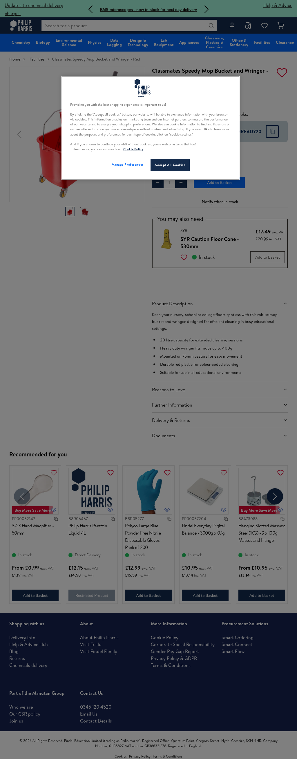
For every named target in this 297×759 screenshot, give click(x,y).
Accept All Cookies (170, 164)
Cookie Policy (133, 149)
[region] (150, 128)
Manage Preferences (128, 164)
